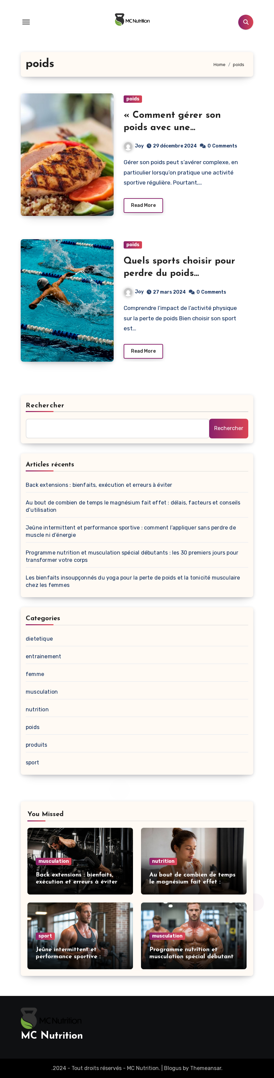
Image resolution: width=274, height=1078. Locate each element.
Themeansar (205, 1068)
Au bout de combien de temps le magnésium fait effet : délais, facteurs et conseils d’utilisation (133, 506)
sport (32, 762)
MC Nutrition (52, 1036)
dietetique (39, 639)
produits (36, 745)
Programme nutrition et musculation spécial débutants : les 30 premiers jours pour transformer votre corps (132, 556)
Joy (139, 146)
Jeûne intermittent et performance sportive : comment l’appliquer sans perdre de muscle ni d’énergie (131, 531)
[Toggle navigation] (26, 22)
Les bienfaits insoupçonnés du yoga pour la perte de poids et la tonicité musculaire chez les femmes (133, 581)
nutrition (37, 709)
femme (35, 674)
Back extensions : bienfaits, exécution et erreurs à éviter (99, 485)
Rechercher (45, 405)
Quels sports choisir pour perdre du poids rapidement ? (179, 273)
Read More (143, 205)
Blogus (172, 1068)
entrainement (43, 656)
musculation (42, 692)
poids (132, 99)
